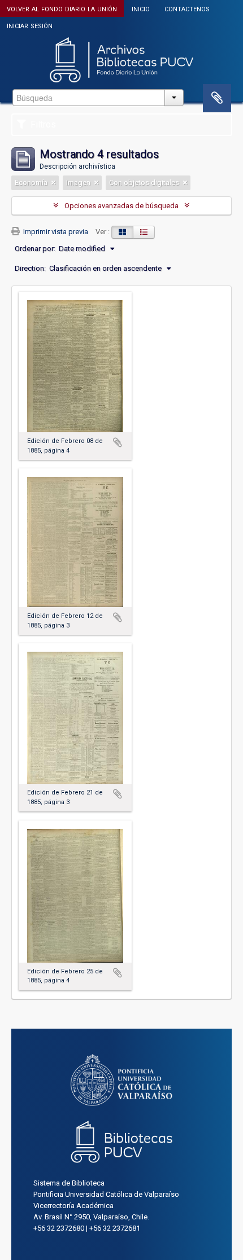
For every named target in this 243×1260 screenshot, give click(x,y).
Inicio (141, 8)
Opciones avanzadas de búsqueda (121, 205)
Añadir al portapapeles (117, 442)
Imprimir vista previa (54, 231)
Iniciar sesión (30, 25)
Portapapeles (217, 98)
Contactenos (187, 8)
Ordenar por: (35, 248)
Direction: (30, 268)
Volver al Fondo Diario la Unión (62, 8)
